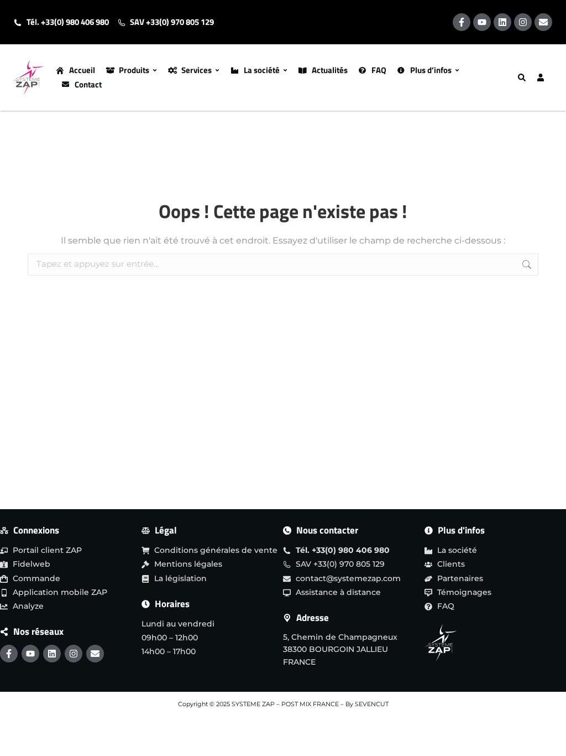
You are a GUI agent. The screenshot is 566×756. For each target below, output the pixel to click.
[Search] (523, 77)
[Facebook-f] (461, 22)
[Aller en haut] (548, 735)
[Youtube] (482, 22)
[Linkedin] (502, 22)
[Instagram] (523, 22)
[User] (542, 77)
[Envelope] (543, 22)
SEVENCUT (372, 704)
